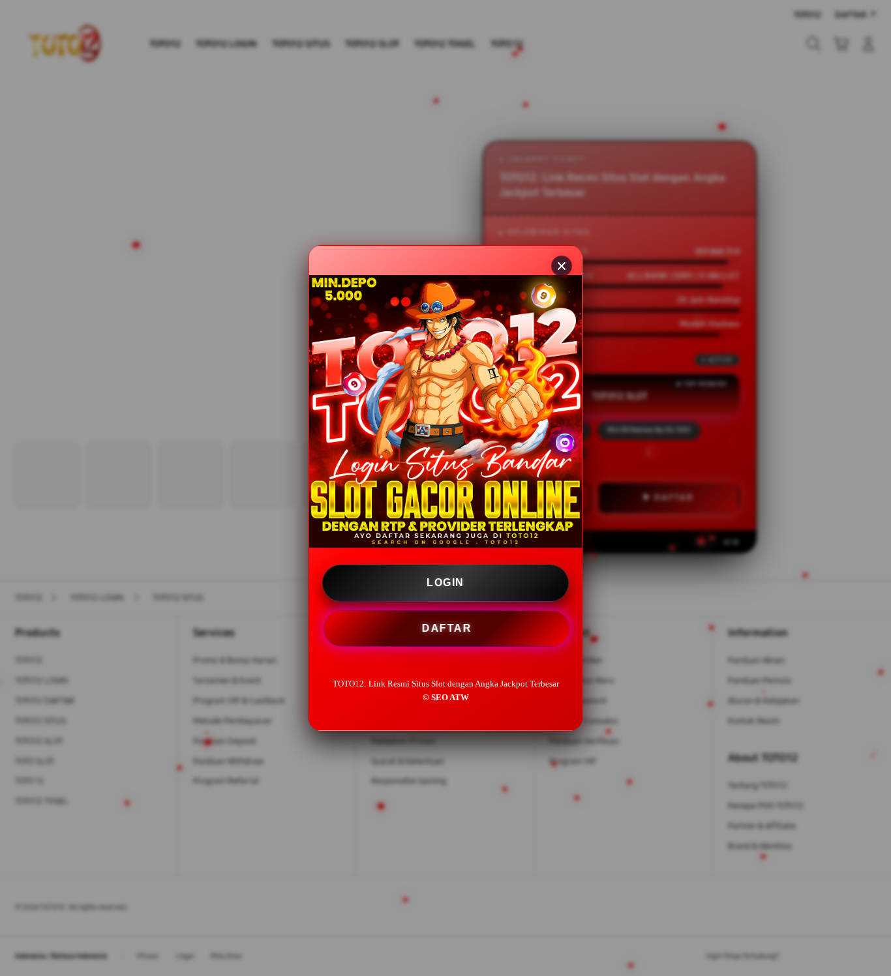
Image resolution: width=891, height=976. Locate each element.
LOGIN (445, 582)
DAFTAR (446, 629)
